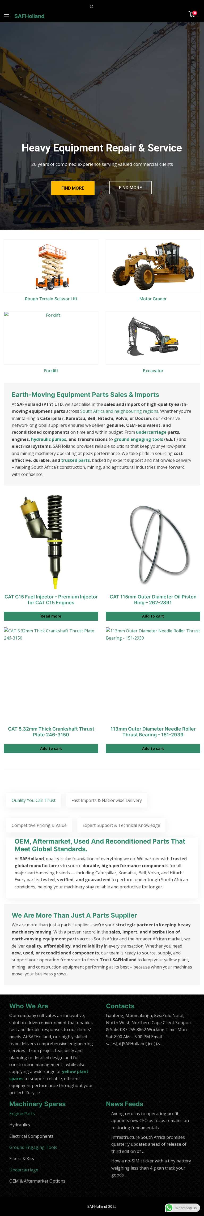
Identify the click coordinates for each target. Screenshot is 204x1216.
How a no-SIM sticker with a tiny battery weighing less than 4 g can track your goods (151, 1168)
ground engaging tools (138, 439)
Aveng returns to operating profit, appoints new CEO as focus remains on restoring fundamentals (150, 1121)
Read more (51, 616)
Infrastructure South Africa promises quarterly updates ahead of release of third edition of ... (148, 1144)
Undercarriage (23, 1170)
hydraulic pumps (48, 439)
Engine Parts (22, 1114)
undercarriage (151, 432)
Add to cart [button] (153, 616)
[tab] (33, 800)
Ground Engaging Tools (33, 1147)
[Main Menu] (6, 16)
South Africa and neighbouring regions (119, 411)
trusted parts (75, 460)
